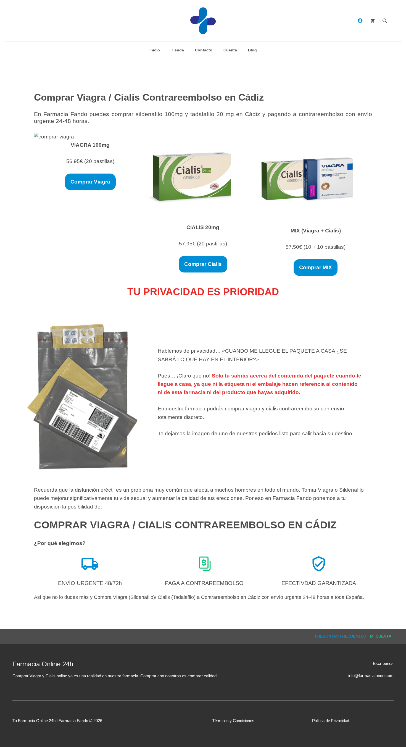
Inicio (154, 50)
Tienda (177, 50)
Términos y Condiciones (233, 720)
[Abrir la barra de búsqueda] (385, 20)
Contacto (203, 50)
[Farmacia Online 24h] (203, 20)
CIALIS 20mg (202, 227)
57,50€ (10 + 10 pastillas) (316, 247)
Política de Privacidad (330, 720)
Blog (252, 50)
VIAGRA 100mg (90, 145)
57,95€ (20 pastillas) (203, 244)
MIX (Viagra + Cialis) (316, 231)
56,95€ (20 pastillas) (90, 161)
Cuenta (230, 50)
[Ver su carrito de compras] (373, 20)
